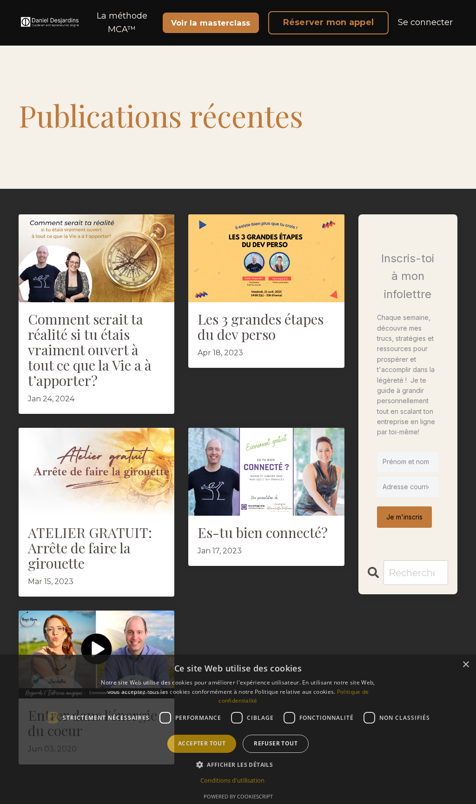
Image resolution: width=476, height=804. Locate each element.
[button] (238, 764)
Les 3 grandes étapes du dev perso (261, 327)
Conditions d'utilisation (232, 780)
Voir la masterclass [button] (211, 22)
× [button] (465, 664)
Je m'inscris (404, 517)
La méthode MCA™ (122, 22)
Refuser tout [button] (276, 743)
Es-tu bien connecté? (263, 532)
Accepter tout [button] (201, 743)
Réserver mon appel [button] (328, 22)
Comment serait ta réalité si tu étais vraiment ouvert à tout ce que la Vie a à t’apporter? (90, 350)
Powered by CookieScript (238, 796)
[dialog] (238, 729)
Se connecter (425, 22)
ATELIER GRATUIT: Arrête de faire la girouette (90, 548)
